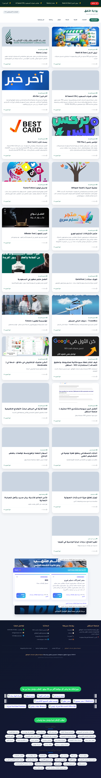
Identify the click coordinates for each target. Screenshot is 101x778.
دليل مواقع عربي (31, 756)
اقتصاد (84, 20)
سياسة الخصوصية (58, 657)
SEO (46, 580)
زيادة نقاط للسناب (13, 732)
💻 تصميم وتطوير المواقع (41, 633)
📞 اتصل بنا (71, 636)
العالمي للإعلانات (18, 756)
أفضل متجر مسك (89, 740)
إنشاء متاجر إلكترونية (25, 648)
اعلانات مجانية (53, 756)
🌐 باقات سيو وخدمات (43, 639)
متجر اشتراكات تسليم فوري (84, 234)
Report (16, 570)
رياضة (51, 20)
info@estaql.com (17, 633)
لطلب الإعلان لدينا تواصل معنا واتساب (50, 720)
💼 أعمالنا (71, 639)
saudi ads (43, 756)
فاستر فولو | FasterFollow (35, 188)
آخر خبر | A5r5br (40, 97)
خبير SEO (73, 756)
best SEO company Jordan (43, 764)
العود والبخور (10, 736)
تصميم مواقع (82, 764)
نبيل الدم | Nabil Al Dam (57, 3)
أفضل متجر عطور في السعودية (32, 280)
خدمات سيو (64, 756)
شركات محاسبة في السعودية (85, 732)
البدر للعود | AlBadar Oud (35, 234)
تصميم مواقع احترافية (42, 648)
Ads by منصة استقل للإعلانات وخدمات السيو (76, 603)
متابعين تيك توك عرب (28, 732)
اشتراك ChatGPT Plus (75, 740)
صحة (67, 20)
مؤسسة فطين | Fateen (36, 321)
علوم (59, 20)
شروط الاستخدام (49, 657)
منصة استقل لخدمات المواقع (73, 648)
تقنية (75, 20)
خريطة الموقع (41, 657)
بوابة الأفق (72, 760)
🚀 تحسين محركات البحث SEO (40, 630)
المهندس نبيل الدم (61, 760)
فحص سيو (58, 764)
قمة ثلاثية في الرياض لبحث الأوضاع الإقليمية (26, 409)
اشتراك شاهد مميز (60, 740)
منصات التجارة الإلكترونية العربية (14, 760)
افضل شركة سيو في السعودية (87, 760)
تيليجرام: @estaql (17, 636)
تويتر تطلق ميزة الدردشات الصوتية (80, 498)
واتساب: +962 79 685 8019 (14, 630)
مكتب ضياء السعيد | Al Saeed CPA (14, 3)
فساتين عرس (34, 740)
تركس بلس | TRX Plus (87, 142)
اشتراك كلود (10, 740)
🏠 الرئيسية (71, 630)
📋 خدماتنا (71, 633)
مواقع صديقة (83, 756)
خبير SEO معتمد (56, 648)
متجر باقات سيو (39, 768)
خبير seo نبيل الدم (32, 760)
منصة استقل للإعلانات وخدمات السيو (56, 768)
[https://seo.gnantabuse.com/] (50, 563)
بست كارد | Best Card (37, 142)
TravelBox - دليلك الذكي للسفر (83, 321)
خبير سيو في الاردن (70, 764)
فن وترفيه (41, 20)
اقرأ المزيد (57, 64)
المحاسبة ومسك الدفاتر (67, 732)
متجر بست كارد (53, 732)
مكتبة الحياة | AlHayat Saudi (84, 188)
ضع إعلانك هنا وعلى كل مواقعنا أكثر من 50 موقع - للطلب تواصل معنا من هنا (50, 689)
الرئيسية (94, 20)
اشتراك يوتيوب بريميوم (62, 744)
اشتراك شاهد (41, 732)
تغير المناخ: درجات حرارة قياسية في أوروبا (77, 542)
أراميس (19, 736)
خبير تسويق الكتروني (46, 760)
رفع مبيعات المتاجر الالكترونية (86, 736)
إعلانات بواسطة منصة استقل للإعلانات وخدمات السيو (73, 559)
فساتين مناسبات (46, 740)
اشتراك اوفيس (37, 744)
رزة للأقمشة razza (22, 740)
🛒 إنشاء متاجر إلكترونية (42, 636)
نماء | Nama (37, 3)
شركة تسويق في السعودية (68, 736)
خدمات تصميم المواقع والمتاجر (23, 764)
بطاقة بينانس (48, 744)
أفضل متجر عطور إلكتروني (32, 736)
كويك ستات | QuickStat (86, 280)
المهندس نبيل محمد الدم (50, 736)
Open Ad (57, 595)
